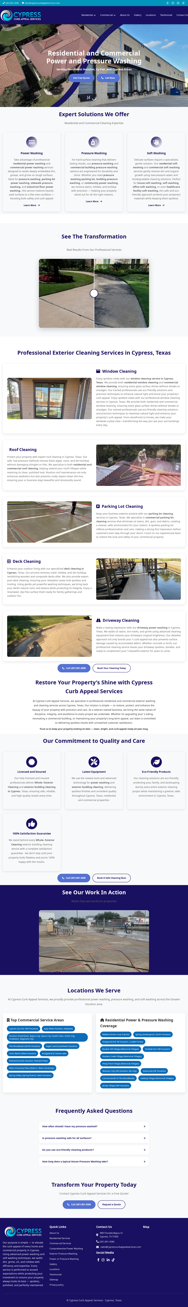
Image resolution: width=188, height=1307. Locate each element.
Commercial (106, 15)
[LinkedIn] (178, 3)
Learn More (30, 205)
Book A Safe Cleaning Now (111, 877)
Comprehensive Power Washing (66, 1248)
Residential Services (60, 1238)
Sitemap (54, 1279)
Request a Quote (111, 1204)
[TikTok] (183, 3)
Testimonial (166, 15)
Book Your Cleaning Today (111, 668)
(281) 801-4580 (106, 1241)
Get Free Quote (81, 77)
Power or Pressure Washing (64, 1258)
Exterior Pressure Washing (63, 1253)
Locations (151, 15)
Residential (87, 15)
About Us (125, 15)
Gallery (137, 15)
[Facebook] (168, 3)
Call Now (110, 77)
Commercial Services (60, 1243)
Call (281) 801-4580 (76, 668)
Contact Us (182, 15)
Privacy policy (57, 1284)
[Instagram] (173, 3)
